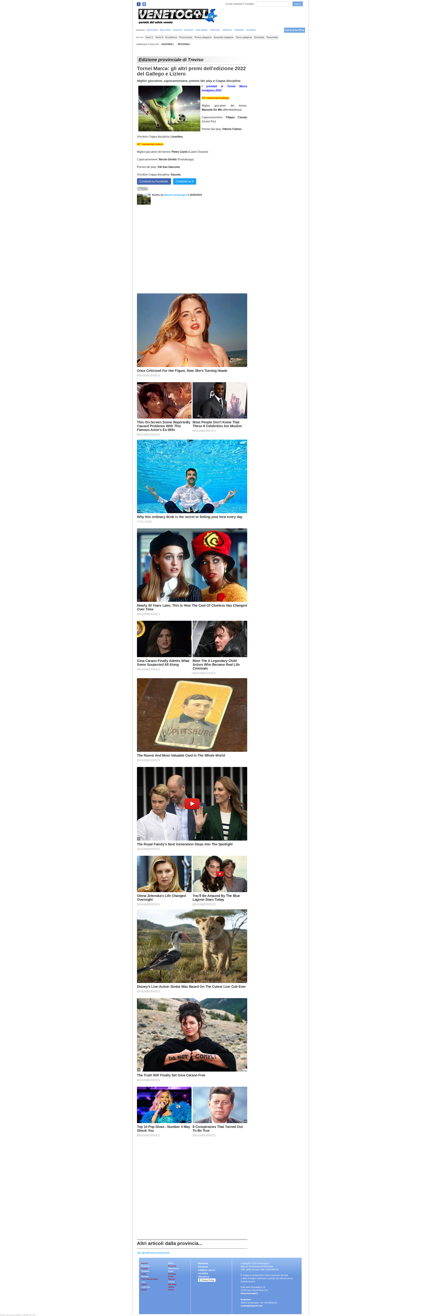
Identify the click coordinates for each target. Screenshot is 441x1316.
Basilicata (145, 1266)
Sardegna (172, 1274)
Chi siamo (203, 1267)
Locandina (203, 1273)
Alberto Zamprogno (175, 194)
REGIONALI (184, 44)
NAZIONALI (168, 44)
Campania (145, 1271)
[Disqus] (192, 248)
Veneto (171, 1290)
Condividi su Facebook (154, 181)
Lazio (143, 1282)
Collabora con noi (206, 1270)
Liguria (144, 1284)
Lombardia (145, 1287)
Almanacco (203, 1276)
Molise (171, 1263)
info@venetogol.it (249, 1293)
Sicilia (170, 1276)
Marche (144, 1290)
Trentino (171, 1282)
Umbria (171, 1287)
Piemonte (172, 1266)
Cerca (297, 4)
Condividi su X (185, 181)
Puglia (170, 1271)
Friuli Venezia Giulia (149, 1279)
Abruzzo (144, 1263)
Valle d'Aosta (173, 1268)
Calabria (144, 1268)
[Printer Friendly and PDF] (142, 188)
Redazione (203, 1263)
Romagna (145, 1276)
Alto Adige (172, 1284)
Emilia (143, 1274)
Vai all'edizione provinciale (153, 1252)
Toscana (171, 1279)
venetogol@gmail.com (252, 1306)
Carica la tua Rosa (294, 30)
